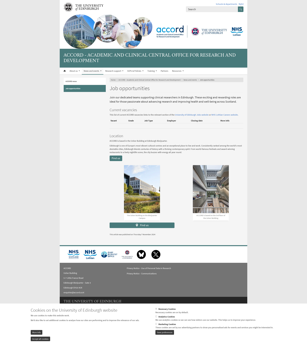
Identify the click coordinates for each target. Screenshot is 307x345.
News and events (190, 80)
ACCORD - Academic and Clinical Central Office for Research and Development (149, 80)
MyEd (241, 4)
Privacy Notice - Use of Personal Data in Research (149, 268)
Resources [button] (177, 71)
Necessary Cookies (167, 309)
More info (36, 332)
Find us (116, 158)
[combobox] (212, 9)
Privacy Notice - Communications (142, 273)
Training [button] (151, 71)
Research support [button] (113, 71)
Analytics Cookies (166, 316)
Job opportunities (72, 88)
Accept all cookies (40, 338)
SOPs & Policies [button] (134, 71)
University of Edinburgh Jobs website (192, 114)
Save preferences (164, 332)
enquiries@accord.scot (74, 292)
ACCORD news (71, 81)
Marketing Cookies (167, 324)
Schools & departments (226, 4)
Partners (164, 71)
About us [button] (74, 71)
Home (113, 80)
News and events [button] (92, 71)
